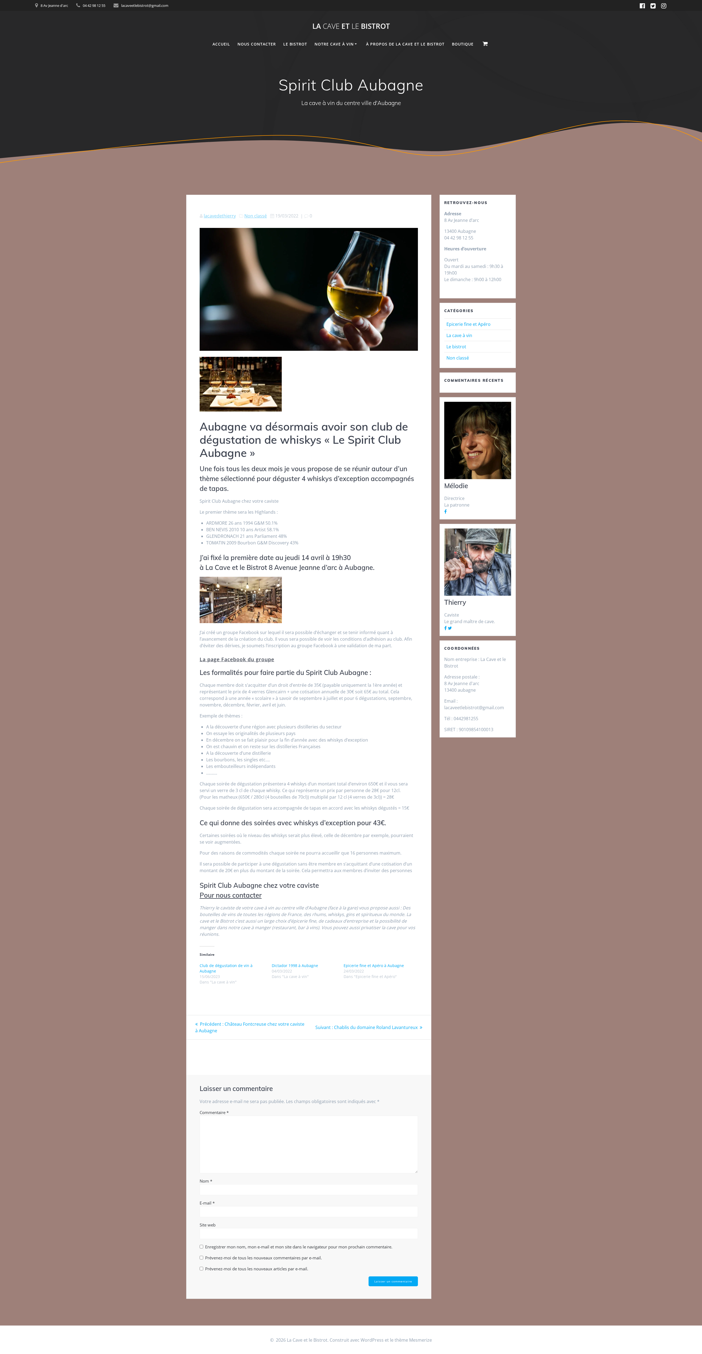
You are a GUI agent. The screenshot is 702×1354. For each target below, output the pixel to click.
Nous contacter (256, 44)
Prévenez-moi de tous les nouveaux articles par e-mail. (256, 1268)
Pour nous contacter (231, 895)
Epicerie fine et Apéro (468, 324)
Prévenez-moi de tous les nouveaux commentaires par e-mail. (263, 1257)
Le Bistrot (295, 44)
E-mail (207, 1203)
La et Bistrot (351, 26)
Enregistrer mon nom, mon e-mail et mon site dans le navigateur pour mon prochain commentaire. (298, 1247)
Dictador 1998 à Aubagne (295, 965)
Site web (208, 1225)
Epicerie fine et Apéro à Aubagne (374, 965)
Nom (206, 1181)
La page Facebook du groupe (237, 659)
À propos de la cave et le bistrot (405, 44)
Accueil (221, 44)
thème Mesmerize (413, 1340)
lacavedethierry (220, 216)
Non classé (255, 216)
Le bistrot (456, 347)
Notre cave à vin (334, 44)
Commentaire (214, 1112)
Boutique (463, 44)
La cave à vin (459, 335)
